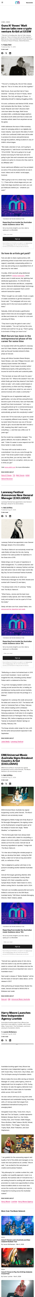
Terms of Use (28, 243)
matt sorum (20, 475)
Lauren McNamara (10, 1032)
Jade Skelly (5, 741)
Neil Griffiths (8, 507)
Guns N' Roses (6, 475)
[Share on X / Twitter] (6, 53)
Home (3, 22)
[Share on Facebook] (2, 53)
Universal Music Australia (20, 999)
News (8, 22)
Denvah (4, 999)
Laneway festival (17, 741)
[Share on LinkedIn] (10, 53)
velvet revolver (7, 479)
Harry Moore (5, 1201)
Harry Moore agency (25, 1201)
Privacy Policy (10, 244)
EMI (9, 999)
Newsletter (29, 2)
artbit (27, 475)
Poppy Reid (7, 45)
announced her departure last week (13, 609)
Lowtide (14, 1201)
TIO (14, 475)
